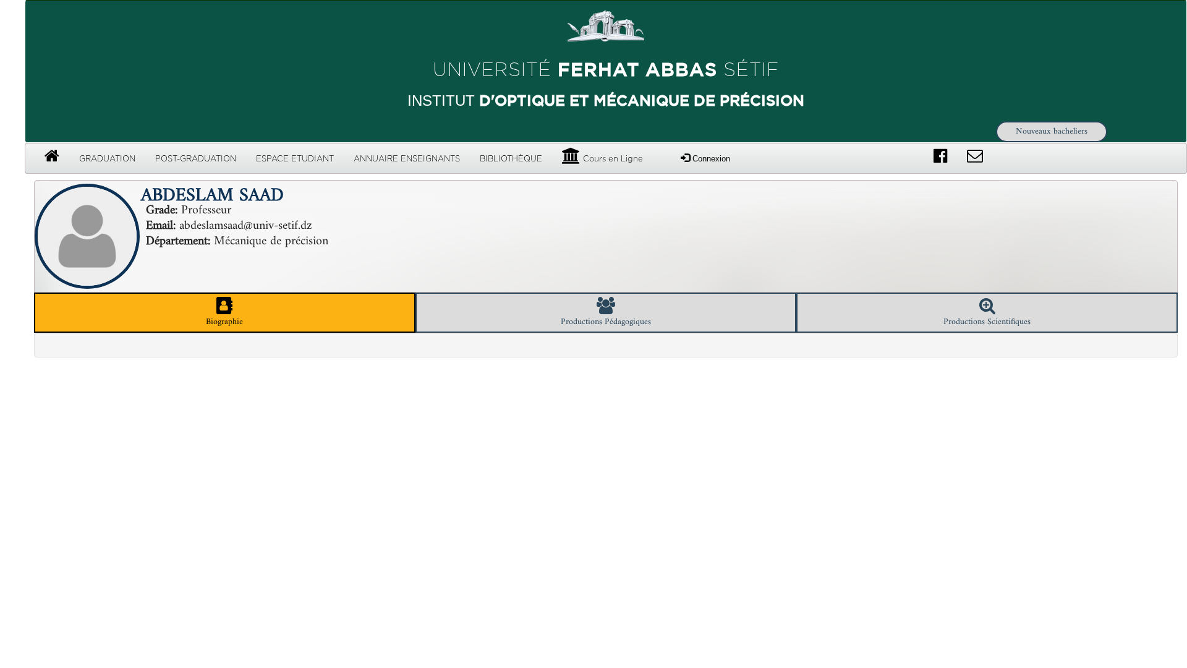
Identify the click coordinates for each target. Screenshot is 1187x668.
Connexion (710, 158)
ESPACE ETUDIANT (295, 159)
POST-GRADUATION (195, 159)
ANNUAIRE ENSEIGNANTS (407, 159)
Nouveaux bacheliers (1051, 131)
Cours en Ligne (612, 159)
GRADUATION (107, 159)
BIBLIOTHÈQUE (511, 159)
